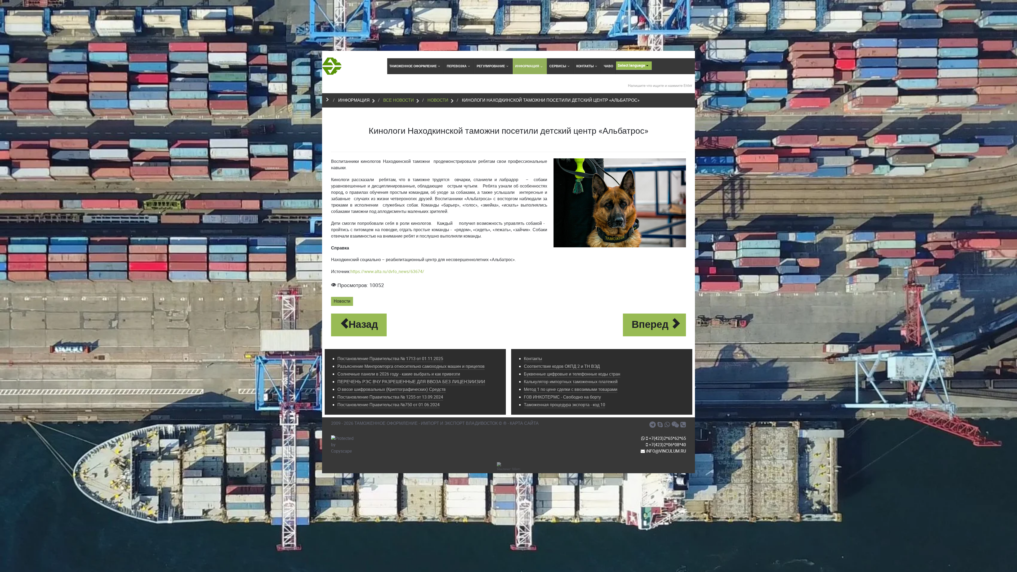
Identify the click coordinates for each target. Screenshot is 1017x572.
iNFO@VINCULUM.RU (665, 451)
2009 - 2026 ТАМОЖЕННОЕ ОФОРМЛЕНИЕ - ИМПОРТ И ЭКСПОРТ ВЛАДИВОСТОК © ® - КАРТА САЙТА (435, 423)
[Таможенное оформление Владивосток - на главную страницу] (332, 66)
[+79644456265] (668, 424)
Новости (342, 301)
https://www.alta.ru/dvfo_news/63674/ (387, 272)
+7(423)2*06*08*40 (667, 445)
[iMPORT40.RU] (660, 424)
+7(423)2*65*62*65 (667, 438)
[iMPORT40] (653, 424)
